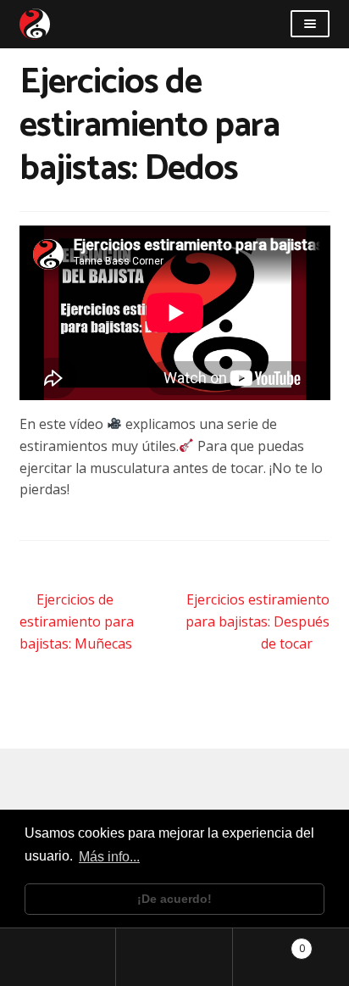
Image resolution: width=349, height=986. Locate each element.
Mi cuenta (58, 957)
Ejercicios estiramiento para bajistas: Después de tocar (258, 621)
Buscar (174, 957)
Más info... (109, 857)
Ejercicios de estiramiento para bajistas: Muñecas (76, 621)
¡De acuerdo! (174, 898)
